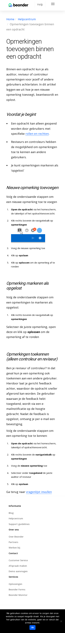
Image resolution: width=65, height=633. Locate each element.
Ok (32, 627)
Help (40, 4)
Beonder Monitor (18, 594)
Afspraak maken (18, 565)
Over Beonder (16, 536)
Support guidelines (19, 524)
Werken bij (14, 547)
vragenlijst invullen (39, 492)
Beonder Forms (17, 589)
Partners (13, 542)
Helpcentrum (27, 19)
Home (10, 19)
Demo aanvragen (18, 571)
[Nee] (61, 621)
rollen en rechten (37, 134)
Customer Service (18, 560)
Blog (11, 512)
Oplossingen (15, 583)
